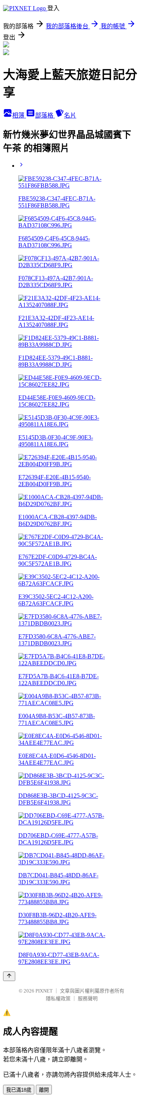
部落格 (45, 115)
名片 (70, 115)
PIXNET (44, 991)
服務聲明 (88, 998)
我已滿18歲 (18, 1090)
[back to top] (9, 976)
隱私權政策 (58, 998)
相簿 (19, 115)
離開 (44, 1090)
